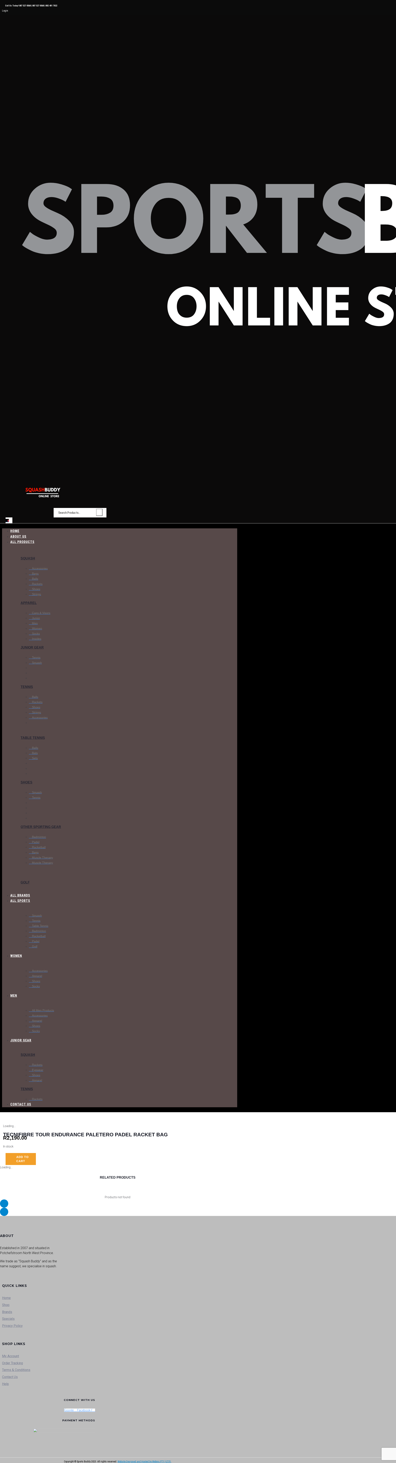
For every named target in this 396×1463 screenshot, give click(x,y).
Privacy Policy (12, 1326)
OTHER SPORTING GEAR (41, 827)
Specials (8, 1319)
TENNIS (27, 687)
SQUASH (28, 558)
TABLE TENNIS (33, 738)
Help (5, 1384)
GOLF (25, 882)
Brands (7, 1312)
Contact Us (10, 1377)
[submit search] (99, 512)
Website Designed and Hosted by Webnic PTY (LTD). (144, 1461)
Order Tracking (12, 1363)
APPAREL (29, 603)
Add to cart (22, 1159)
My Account (10, 1356)
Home (6, 1298)
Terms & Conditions (16, 1370)
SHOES (26, 782)
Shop (5, 1305)
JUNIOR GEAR (32, 647)
